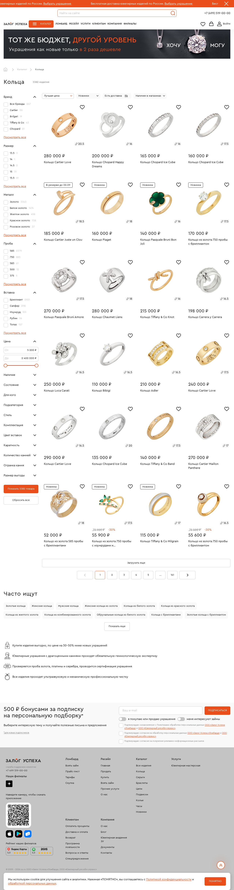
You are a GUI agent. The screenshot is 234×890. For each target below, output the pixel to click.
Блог (103, 832)
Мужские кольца (68, 606)
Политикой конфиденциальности (168, 879)
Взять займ (72, 765)
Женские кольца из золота (101, 606)
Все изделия (143, 765)
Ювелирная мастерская (185, 765)
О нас (104, 794)
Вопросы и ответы (76, 853)
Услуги (85, 23)
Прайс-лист (72, 771)
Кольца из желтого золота (22, 615)
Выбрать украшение (25, 3)
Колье (140, 800)
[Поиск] (173, 13)
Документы (107, 847)
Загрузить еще (136, 563)
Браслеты (142, 783)
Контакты (106, 853)
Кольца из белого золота (139, 606)
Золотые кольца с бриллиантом (206, 615)
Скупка (69, 783)
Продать (106, 771)
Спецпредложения (76, 858)
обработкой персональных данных (32, 883)
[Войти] (223, 24)
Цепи (139, 789)
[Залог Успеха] (15, 23)
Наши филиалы (16, 776)
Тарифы (70, 777)
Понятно (215, 881)
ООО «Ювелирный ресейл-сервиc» (156, 728)
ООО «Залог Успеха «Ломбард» (203, 733)
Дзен (9, 783)
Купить (105, 777)
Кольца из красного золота (178, 606)
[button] (117, 96)
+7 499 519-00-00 (16, 770)
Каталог (45, 23)
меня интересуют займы (203, 719)
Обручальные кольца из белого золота (121, 615)
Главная (6, 69)
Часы (139, 806)
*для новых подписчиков (16, 732)
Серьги (140, 777)
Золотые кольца (15, 606)
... (160, 575)
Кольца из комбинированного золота (67, 615)
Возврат (70, 837)
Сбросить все (21, 500)
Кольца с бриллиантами (166, 615)
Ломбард (61, 23)
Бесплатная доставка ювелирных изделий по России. (94, 3)
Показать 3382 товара (21, 489)
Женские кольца (42, 606)
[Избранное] (82, 106)
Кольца (140, 771)
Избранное (203, 24)
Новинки (141, 812)
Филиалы (130, 23)
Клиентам (99, 23)
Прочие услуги (110, 789)
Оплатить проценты (77, 826)
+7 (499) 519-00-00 (217, 13)
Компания (114, 23)
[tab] (60, 144)
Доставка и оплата (76, 832)
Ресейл (74, 23)
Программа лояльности (72, 845)
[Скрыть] (226, 4)
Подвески (142, 794)
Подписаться (217, 710)
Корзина (211, 24)
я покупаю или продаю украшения (151, 719)
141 (172, 575)
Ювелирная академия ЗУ (114, 839)
